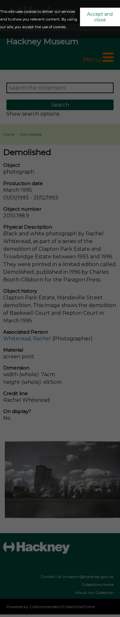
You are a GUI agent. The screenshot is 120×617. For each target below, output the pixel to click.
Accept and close (100, 17)
